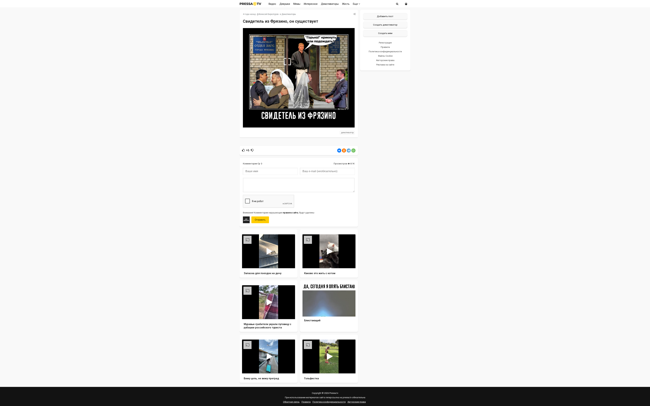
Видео (272, 3)
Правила (385, 47)
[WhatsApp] (353, 150)
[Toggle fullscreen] (288, 262)
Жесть (346, 3)
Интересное (311, 3)
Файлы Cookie (385, 56)
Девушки (284, 3)
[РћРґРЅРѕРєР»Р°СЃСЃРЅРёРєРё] (344, 150)
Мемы (296, 3)
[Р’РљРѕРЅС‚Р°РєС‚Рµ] (339, 150)
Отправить (260, 219)
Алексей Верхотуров (269, 14)
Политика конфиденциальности (385, 51)
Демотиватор (347, 132)
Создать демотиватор (385, 24)
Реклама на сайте (385, 64)
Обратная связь (291, 402)
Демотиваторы (330, 3)
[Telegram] (349, 150)
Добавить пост (385, 16)
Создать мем (385, 33)
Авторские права (385, 60)
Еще (356, 3)
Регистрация (385, 42)
